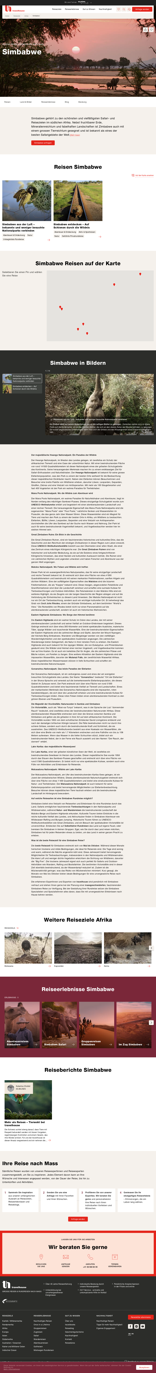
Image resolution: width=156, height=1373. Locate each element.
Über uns (69, 1321)
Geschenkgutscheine (74, 1332)
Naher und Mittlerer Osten (13, 1346)
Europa (5, 1332)
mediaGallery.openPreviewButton (147, 431)
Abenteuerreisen (41, 1343)
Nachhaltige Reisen (105, 1321)
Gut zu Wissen (89, 9)
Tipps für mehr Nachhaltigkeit (109, 1324)
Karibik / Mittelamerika (12, 1321)
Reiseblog (69, 1328)
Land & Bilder (26, 102)
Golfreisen (38, 1346)
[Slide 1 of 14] (99, 404)
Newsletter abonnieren (141, 1317)
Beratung (82, 102)
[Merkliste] (118, 9)
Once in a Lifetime (42, 1324)
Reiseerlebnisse (72, 9)
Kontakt (68, 1339)
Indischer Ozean (9, 1350)
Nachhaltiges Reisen (43, 1321)
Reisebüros (70, 1343)
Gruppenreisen (40, 1328)
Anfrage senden (78, 1219)
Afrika (26, 16)
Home (7, 16)
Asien (4, 1335)
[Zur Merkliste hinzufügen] (151, 29)
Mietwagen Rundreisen (44, 1350)
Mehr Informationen (12, 1369)
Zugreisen (38, 1332)
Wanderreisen (40, 1339)
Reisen (7, 102)
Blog (67, 102)
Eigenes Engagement (106, 1328)
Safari (36, 1335)
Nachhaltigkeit (105, 9)
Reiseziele (56, 9)
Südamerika (7, 1339)
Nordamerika (8, 1324)
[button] (124, 9)
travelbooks (70, 1324)
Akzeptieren (144, 1367)
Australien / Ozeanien (11, 1343)
